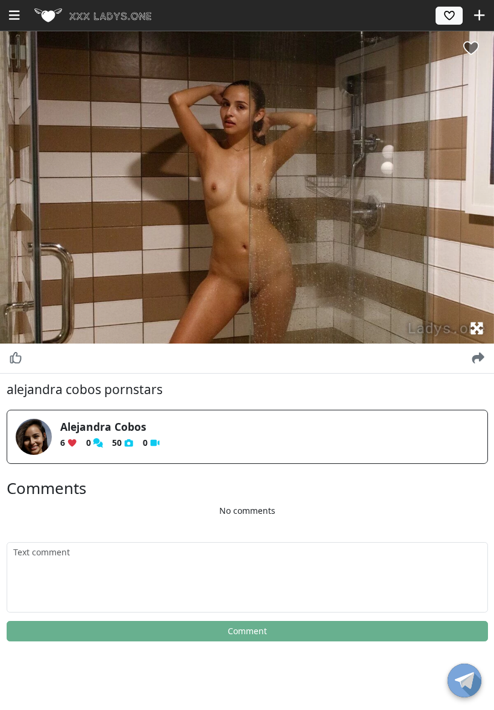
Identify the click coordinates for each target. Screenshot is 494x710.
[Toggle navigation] (14, 15)
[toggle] (464, 680)
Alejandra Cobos (103, 426)
